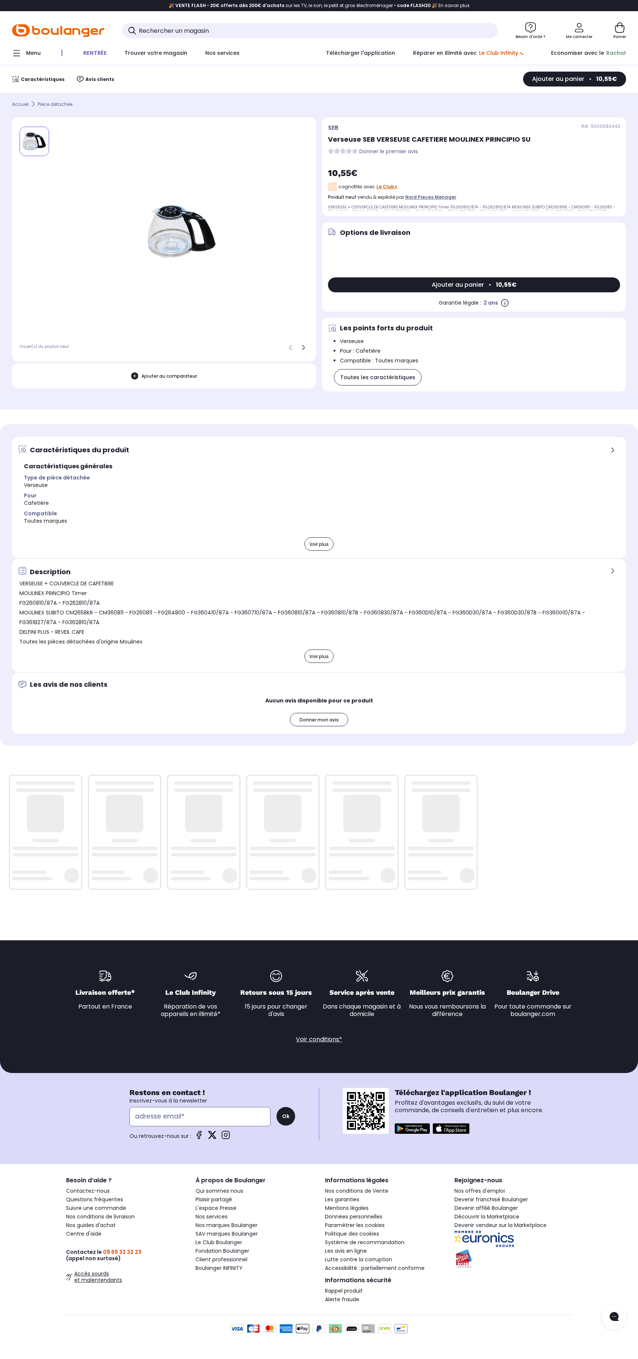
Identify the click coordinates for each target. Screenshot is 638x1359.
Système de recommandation (364, 1242)
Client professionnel (221, 1259)
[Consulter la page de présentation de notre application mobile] (412, 1128)
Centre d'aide (83, 1233)
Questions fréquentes (94, 1199)
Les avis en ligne (346, 1251)
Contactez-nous (88, 1191)
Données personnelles (353, 1216)
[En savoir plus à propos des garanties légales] (504, 302)
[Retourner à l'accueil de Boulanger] (58, 30)
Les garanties (342, 1199)
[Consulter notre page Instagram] (225, 1137)
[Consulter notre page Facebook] (198, 1137)
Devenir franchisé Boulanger (491, 1199)
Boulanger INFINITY (219, 1268)
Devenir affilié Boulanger (486, 1208)
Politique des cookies (352, 1233)
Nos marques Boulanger (226, 1225)
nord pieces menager (430, 197)
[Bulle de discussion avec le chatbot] (614, 1317)
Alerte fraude (342, 1299)
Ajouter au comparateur (169, 375)
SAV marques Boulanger (227, 1233)
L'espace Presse (216, 1208)
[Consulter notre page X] (212, 1137)
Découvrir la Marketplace (486, 1216)
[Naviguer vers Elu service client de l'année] (513, 1258)
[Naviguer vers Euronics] (513, 1239)
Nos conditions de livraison (100, 1216)
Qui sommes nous (219, 1191)
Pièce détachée (55, 104)
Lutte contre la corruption (358, 1259)
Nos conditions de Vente (356, 1191)
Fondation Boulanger (222, 1251)
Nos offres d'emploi (479, 1191)
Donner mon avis (319, 720)
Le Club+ (386, 186)
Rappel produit (344, 1290)
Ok (286, 1116)
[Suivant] (303, 347)
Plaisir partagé (214, 1199)
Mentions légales (347, 1208)
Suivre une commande (96, 1208)
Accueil (20, 104)
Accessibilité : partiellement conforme (375, 1268)
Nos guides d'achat (91, 1225)
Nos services (212, 1216)
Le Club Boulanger (219, 1242)
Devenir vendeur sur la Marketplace (500, 1225)
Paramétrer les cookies (355, 1225)
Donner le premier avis (388, 151)
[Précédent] (290, 347)
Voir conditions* (319, 1039)
